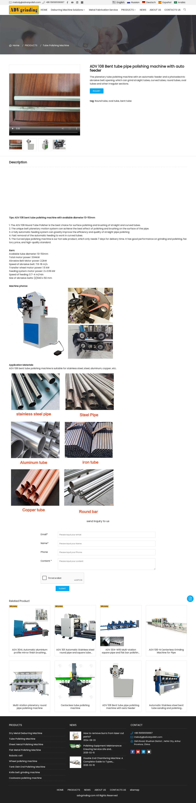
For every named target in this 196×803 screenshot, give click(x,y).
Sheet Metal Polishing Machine (26, 744)
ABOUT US (155, 9)
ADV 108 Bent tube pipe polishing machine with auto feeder (120, 707)
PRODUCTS (127, 9)
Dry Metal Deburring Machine (25, 733)
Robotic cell (15, 755)
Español (166, 2)
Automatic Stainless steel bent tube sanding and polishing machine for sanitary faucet (166, 707)
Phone (44, 552)
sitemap (134, 790)
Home (16, 45)
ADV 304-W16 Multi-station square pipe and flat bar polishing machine (121, 651)
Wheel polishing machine (23, 761)
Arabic (182, 2)
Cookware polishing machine (25, 778)
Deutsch (151, 2)
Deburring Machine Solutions (67, 9)
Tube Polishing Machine (56, 45)
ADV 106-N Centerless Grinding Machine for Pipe (166, 651)
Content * (46, 561)
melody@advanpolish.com (27, 2)
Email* (44, 534)
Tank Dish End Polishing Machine (27, 766)
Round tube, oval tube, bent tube (113, 101)
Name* (44, 543)
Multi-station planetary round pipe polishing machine (29, 707)
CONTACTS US (172, 9)
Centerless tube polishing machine (75, 707)
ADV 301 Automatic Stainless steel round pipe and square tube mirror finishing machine (75, 651)
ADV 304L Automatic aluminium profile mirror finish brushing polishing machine (29, 651)
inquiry (96, 91)
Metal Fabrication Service (103, 9)
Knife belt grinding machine (24, 772)
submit (62, 588)
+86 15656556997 (55, 2)
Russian (135, 2)
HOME (44, 9)
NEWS (143, 9)
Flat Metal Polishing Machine (25, 750)
